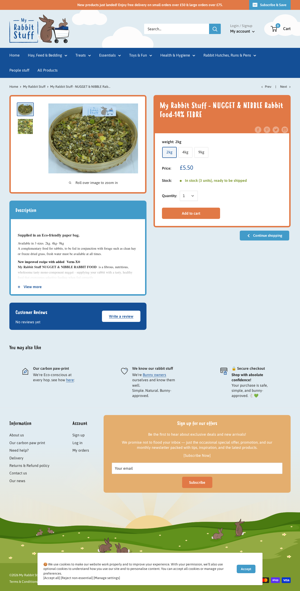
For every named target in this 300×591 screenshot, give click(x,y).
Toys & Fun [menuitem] (138, 55)
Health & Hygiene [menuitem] (175, 55)
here (70, 380)
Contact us (18, 473)
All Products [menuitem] (48, 70)
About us (16, 435)
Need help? (19, 450)
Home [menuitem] (14, 55)
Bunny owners (154, 375)
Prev (268, 86)
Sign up (78, 435)
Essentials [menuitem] (107, 55)
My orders (80, 450)
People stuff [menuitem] (19, 70)
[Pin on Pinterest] (267, 129)
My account (240, 31)
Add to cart (191, 213)
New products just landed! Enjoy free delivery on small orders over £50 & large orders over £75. (150, 5)
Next (283, 86)
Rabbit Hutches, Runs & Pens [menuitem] (227, 55)
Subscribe (197, 482)
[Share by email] (284, 129)
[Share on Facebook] (258, 129)
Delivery (16, 458)
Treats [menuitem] (80, 55)
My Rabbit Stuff (34, 86)
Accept (246, 569)
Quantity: (169, 196)
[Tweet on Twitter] (276, 129)
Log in (77, 443)
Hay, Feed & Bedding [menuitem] (45, 55)
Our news (17, 481)
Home (13, 86)
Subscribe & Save (273, 5)
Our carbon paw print (27, 443)
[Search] (215, 29)
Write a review (121, 316)
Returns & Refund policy (29, 465)
